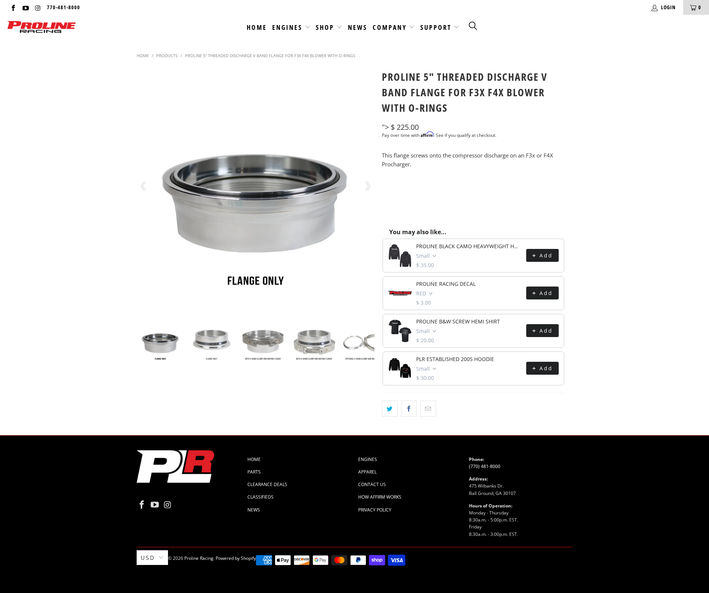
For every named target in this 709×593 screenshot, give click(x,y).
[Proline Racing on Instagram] (37, 7)
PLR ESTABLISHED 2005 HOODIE (455, 359)
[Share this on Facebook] (409, 408)
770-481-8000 (63, 7)
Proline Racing (198, 558)
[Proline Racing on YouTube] (25, 7)
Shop (326, 27)
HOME (254, 459)
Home (257, 27)
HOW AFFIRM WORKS (379, 497)
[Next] (367, 186)
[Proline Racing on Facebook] (13, 7)
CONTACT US (372, 484)
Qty (386, 187)
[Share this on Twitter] (390, 408)
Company (391, 27)
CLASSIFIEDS (260, 497)
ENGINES (367, 459)
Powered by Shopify (236, 558)
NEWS (253, 510)
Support (437, 27)
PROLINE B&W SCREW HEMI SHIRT (458, 321)
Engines (288, 27)
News (357, 27)
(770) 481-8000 (484, 466)
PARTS (254, 472)
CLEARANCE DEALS (267, 484)
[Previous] (143, 186)
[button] (473, 25)
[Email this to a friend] (428, 408)
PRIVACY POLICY (374, 510)
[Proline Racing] (41, 27)
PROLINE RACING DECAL (446, 283)
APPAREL (367, 472)
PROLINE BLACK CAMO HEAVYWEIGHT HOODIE (469, 246)
